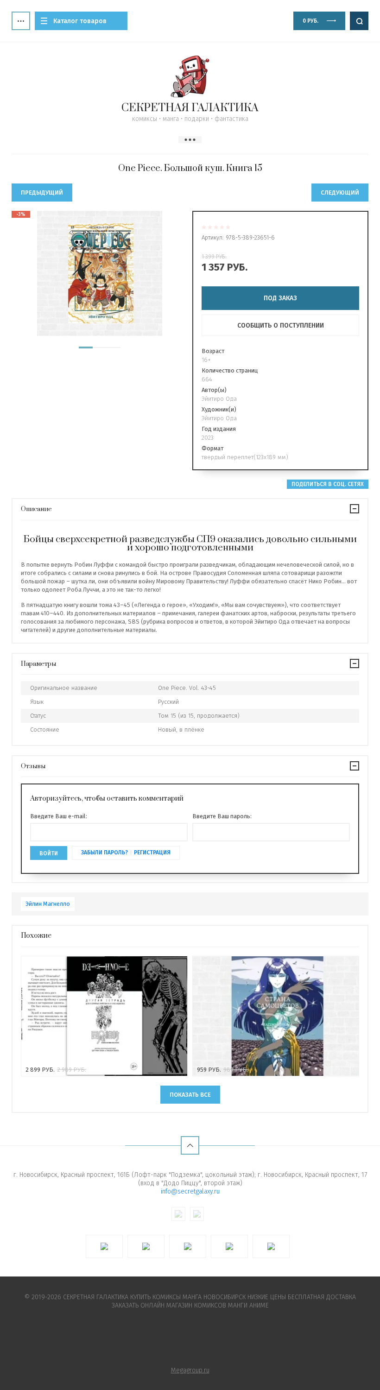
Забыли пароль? (104, 852)
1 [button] (86, 347)
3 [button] (113, 347)
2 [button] (100, 347)
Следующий (340, 192)
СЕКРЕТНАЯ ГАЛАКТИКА (190, 108)
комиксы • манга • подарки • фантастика (190, 119)
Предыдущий (42, 192)
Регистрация (152, 852)
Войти (48, 853)
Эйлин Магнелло (47, 903)
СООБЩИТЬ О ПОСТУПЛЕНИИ (280, 325)
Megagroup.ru (190, 1370)
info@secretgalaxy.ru (190, 1191)
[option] (100, 273)
